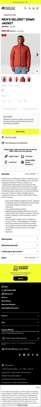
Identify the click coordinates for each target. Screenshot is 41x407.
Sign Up (20, 278)
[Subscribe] (38, 338)
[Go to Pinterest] (24, 356)
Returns (4, 297)
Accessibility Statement (10, 308)
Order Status (6, 301)
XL (20, 101)
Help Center (8, 294)
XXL (25, 101)
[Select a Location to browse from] (3, 365)
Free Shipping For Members (16, 143)
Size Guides (7, 116)
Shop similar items (30, 109)
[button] (37, 8)
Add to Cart (20, 132)
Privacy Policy (25, 372)
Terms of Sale (15, 372)
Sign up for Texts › (15, 349)
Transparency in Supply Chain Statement (14, 382)
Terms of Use (24, 343)
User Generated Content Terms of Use (13, 379)
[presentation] (25, 8)
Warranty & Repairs (8, 304)
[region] (20, 396)
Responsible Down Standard (30, 162)
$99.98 (6, 30)
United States (9, 365)
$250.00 (13, 31)
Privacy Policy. (23, 405)
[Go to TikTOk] (20, 356)
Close (38, 387)
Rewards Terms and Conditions (11, 376)
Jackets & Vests (10, 15)
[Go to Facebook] (33, 356)
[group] (20, 274)
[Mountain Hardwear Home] (8, 8)
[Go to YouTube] (37, 356)
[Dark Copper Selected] (2, 90)
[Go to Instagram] (28, 356)
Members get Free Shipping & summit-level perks (20, 273)
